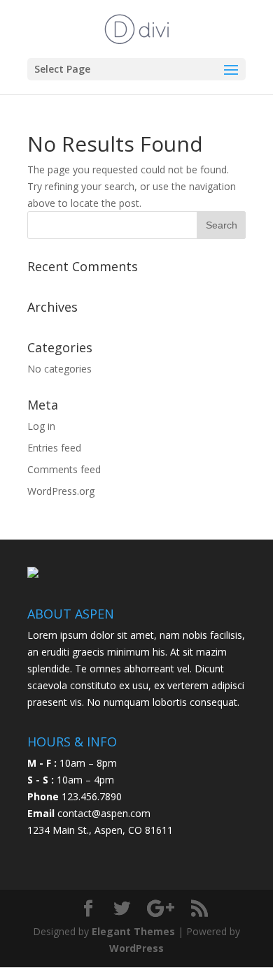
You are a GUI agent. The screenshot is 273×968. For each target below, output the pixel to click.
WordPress (136, 948)
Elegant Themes (133, 931)
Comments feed (64, 469)
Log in (41, 426)
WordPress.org (60, 491)
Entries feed (54, 447)
